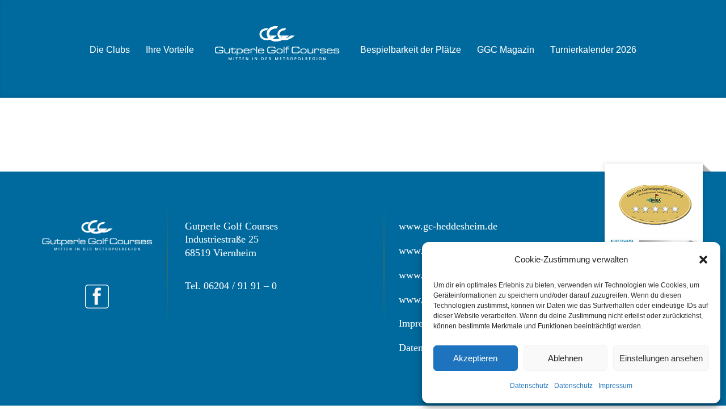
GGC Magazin (505, 50)
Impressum (615, 386)
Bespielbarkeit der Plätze (410, 50)
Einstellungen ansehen (661, 358)
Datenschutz (529, 386)
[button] (703, 259)
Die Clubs (110, 50)
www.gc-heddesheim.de (448, 226)
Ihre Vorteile (170, 50)
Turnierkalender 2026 (593, 50)
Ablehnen (565, 358)
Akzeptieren (475, 358)
